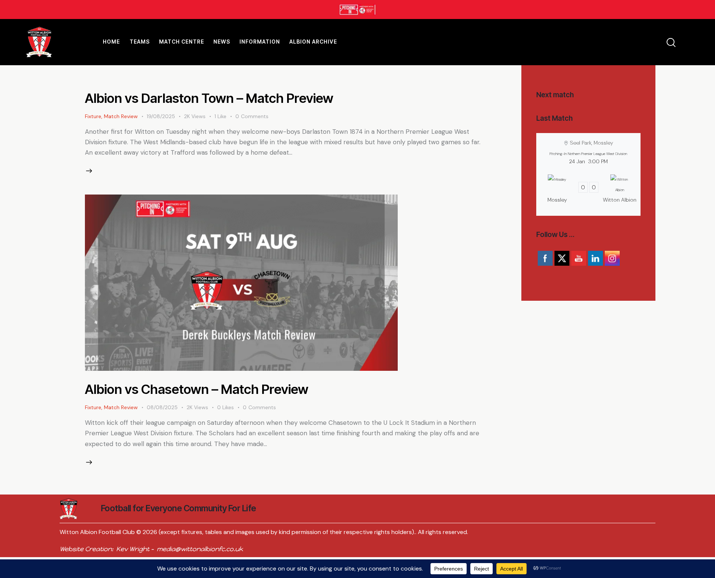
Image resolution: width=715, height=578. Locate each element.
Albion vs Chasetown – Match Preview (196, 389)
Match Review (121, 116)
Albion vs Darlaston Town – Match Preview (209, 98)
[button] (224, 116)
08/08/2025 (162, 407)
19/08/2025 (161, 116)
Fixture (93, 116)
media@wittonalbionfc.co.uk (200, 549)
